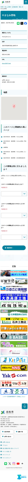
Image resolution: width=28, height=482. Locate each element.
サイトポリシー (6, 457)
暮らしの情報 (8, 6)
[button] (14, 106)
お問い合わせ (7, 436)
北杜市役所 (7, 431)
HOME (2, 6)
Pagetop (24, 407)
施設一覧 (21, 6)
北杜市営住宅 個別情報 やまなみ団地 (13, 136)
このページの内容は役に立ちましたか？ (12, 184)
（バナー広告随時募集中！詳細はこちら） (14, 396)
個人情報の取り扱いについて (10, 448)
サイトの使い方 (6, 451)
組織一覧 (20, 431)
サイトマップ (6, 454)
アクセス (4, 445)
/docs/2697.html (6, 63)
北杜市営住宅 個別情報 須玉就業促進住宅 (14, 158)
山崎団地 (5, 147)
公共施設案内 (15, 6)
